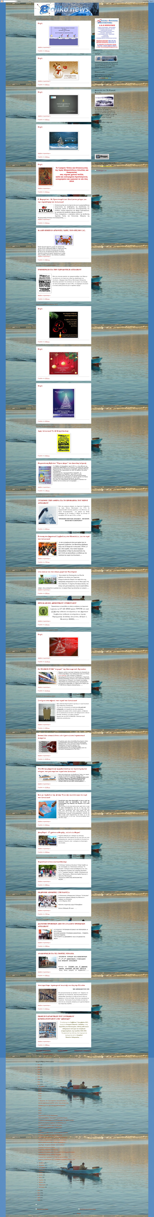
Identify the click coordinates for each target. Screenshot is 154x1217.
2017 (38, 1074)
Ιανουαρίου (42, 1187)
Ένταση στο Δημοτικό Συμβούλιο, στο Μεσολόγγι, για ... (52, 1122)
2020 (38, 1067)
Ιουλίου (41, 1172)
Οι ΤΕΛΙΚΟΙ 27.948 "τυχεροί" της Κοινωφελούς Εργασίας (62, 669)
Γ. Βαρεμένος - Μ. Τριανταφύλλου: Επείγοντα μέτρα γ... (52, 1100)
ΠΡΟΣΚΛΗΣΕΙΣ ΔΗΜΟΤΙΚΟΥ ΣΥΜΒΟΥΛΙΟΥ (57, 603)
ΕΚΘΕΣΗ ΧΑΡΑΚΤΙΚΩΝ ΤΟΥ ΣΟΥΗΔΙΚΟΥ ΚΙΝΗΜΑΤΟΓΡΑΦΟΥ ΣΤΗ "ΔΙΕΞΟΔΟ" (56, 1017)
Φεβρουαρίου (42, 1185)
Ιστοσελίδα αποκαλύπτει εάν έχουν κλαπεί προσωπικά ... (53, 1137)
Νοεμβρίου (41, 1162)
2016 (38, 1077)
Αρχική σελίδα (62, 1051)
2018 (38, 1072)
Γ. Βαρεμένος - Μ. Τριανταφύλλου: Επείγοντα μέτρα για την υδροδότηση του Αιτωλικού (62, 200)
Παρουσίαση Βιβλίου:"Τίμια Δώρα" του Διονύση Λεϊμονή (62, 463)
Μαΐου (40, 1177)
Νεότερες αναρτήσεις (43, 1051)
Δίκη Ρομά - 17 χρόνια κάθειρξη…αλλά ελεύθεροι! (59, 832)
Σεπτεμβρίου (42, 1167)
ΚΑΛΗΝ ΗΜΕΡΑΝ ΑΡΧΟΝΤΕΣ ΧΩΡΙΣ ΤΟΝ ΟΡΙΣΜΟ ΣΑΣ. (62, 230)
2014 (38, 1082)
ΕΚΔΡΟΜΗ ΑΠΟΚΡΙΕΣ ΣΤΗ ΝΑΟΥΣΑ (54, 892)
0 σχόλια (40, 51)
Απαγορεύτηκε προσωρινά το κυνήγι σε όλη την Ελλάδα (61, 985)
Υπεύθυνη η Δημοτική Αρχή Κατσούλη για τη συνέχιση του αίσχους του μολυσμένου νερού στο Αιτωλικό (62, 770)
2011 (38, 1193)
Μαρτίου (41, 1182)
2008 (38, 1200)
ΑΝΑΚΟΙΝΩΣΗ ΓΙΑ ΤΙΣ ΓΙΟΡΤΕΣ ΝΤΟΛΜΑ (56, 953)
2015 (38, 1079)
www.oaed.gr (62, 675)
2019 (38, 1069)
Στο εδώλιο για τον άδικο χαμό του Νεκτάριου (57, 571)
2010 (38, 1195)
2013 (38, 1084)
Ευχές (40, 23)
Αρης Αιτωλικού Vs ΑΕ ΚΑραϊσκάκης (53, 431)
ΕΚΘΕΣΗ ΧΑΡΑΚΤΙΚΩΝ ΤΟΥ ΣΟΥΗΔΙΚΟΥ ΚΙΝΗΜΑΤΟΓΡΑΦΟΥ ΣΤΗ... (57, 1159)
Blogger (79, 1213)
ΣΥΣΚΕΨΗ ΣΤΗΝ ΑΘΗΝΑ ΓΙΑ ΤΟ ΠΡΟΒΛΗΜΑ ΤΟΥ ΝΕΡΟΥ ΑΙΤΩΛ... (56, 1120)
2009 (38, 1197)
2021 (38, 1064)
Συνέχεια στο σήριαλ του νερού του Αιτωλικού (57, 700)
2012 (38, 1190)
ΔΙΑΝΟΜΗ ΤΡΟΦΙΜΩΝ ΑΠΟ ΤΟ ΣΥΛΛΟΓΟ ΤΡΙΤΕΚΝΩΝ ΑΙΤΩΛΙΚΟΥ (56, 1152)
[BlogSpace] (36, 1205)
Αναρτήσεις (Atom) (48, 1054)
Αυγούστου (42, 1170)
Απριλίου (41, 1180)
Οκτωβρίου (42, 1165)
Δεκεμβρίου (42, 1086)
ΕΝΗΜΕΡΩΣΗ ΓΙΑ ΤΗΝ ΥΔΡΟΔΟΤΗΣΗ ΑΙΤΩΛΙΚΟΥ (59, 269)
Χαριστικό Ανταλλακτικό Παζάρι (52, 861)
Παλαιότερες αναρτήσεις (82, 1051)
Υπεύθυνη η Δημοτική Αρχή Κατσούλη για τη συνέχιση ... (53, 1140)
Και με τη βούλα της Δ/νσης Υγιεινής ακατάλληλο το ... (52, 1142)
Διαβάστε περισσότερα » (44, 47)
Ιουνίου (41, 1175)
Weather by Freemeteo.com (100, 85)
